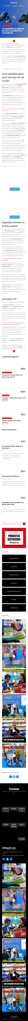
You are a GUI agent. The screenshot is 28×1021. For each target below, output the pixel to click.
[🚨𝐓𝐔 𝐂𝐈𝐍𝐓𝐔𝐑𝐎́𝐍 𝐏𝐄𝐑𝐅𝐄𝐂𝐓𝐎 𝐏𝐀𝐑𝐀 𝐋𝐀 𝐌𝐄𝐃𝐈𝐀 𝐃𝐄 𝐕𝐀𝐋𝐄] (14, 731)
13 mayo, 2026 (5, 424)
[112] (14, 443)
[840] (14, 473)
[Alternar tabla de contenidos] (19, 69)
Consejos (5, 395)
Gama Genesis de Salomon (10, 476)
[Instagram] (17, 776)
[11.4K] (14, 393)
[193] (14, 499)
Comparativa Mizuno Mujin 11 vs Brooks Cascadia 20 (12, 376)
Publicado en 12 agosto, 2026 (7, 478)
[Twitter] (14, 776)
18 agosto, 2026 (5, 378)
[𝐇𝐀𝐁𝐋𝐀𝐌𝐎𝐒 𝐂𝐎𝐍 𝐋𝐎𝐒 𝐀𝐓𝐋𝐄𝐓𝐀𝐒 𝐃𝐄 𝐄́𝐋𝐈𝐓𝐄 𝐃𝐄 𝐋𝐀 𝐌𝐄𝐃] (14, 706)
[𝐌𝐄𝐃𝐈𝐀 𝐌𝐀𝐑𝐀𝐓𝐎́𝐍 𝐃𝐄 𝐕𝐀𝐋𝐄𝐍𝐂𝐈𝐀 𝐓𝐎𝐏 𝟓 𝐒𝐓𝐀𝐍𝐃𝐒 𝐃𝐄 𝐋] (14, 756)
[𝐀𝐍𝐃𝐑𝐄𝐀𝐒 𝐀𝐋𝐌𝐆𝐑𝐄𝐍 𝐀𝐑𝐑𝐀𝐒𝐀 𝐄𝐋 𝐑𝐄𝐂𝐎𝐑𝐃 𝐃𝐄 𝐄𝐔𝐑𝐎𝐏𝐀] (14, 656)
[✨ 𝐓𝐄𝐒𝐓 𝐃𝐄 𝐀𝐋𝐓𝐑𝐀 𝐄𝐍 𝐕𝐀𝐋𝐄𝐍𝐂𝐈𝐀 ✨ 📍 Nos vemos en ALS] (14, 631)
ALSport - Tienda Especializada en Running (12, 1018)
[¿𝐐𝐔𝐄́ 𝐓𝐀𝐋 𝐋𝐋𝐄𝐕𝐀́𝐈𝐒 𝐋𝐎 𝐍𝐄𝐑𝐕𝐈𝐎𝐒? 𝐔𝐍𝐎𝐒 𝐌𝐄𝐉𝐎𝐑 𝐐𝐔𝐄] (14, 681)
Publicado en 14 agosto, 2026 (7, 450)
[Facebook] (10, 776)
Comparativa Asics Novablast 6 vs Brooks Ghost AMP (13, 503)
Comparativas (7, 25)
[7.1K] (14, 415)
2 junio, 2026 (5, 401)
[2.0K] (14, 370)
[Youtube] (15, 1016)
